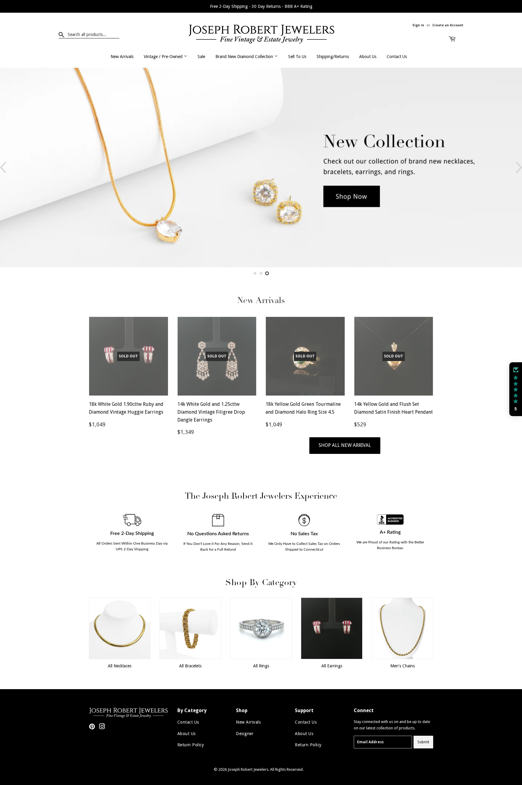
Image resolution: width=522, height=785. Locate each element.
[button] (515, 389)
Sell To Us (297, 56)
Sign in (418, 25)
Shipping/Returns (333, 56)
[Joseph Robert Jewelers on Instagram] (102, 727)
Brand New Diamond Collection (244, 56)
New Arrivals (122, 56)
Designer (244, 733)
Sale (201, 56)
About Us (367, 56)
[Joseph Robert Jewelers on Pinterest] (92, 727)
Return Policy (190, 744)
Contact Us (397, 56)
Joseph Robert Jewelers (248, 769)
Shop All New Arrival (345, 445)
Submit (423, 742)
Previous (3, 167)
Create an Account (447, 25)
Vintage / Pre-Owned (164, 56)
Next (519, 167)
